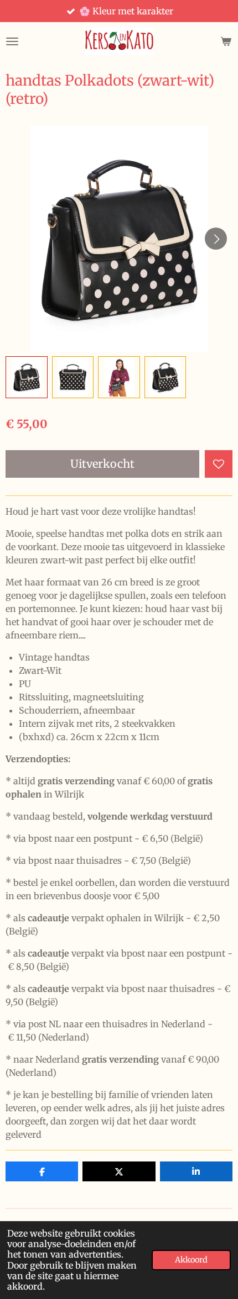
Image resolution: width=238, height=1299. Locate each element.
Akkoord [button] (191, 1260)
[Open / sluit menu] (12, 41)
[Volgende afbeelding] (216, 239)
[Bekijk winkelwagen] (226, 41)
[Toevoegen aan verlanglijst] (218, 464)
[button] (27, 377)
